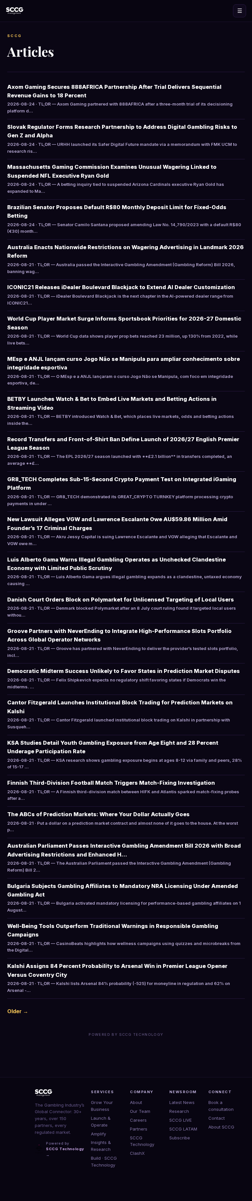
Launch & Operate (101, 1121)
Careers (138, 1120)
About (136, 1102)
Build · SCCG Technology (104, 1161)
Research (179, 1111)
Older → (17, 1011)
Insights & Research (101, 1146)
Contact (216, 1118)
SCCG (14, 35)
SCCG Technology (142, 1141)
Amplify (98, 1133)
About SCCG (221, 1127)
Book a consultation (221, 1106)
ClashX (137, 1153)
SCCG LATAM (183, 1129)
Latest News (182, 1102)
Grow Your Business (102, 1106)
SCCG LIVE (180, 1120)
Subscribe (179, 1137)
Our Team (140, 1111)
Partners (138, 1129)
